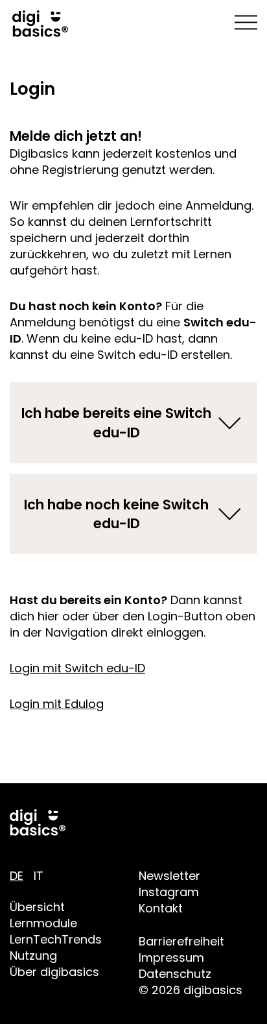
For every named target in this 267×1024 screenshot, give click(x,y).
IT (38, 876)
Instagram (169, 892)
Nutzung (33, 955)
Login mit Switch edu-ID (77, 668)
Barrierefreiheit (181, 941)
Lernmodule (43, 923)
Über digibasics (54, 972)
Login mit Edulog (57, 704)
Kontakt (161, 908)
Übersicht (37, 907)
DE (16, 876)
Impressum (171, 957)
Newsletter (169, 876)
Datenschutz (175, 974)
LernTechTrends (56, 939)
